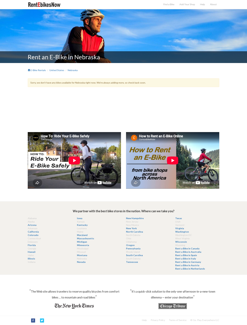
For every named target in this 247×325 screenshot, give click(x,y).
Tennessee (132, 261)
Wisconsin (181, 241)
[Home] (44, 4)
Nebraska (73, 70)
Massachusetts (85, 238)
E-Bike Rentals (38, 70)
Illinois (31, 258)
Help (202, 4)
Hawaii (31, 251)
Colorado (33, 235)
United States (56, 70)
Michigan (82, 241)
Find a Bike (168, 4)
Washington (182, 231)
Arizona (32, 225)
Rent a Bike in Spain (186, 255)
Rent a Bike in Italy (185, 258)
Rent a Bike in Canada (187, 248)
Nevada (81, 261)
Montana (82, 255)
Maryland (82, 235)
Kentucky (82, 225)
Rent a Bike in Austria (187, 265)
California (33, 231)
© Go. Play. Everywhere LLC (204, 320)
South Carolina (134, 255)
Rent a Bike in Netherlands (190, 268)
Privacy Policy (158, 320)
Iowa (79, 218)
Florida (32, 245)
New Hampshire (135, 218)
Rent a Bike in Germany (188, 261)
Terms (178, 320)
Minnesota (83, 245)
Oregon (130, 245)
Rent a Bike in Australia (188, 251)
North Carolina (134, 231)
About (213, 4)
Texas (178, 218)
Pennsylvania (133, 248)
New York (131, 228)
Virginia (179, 228)
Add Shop (187, 4)
